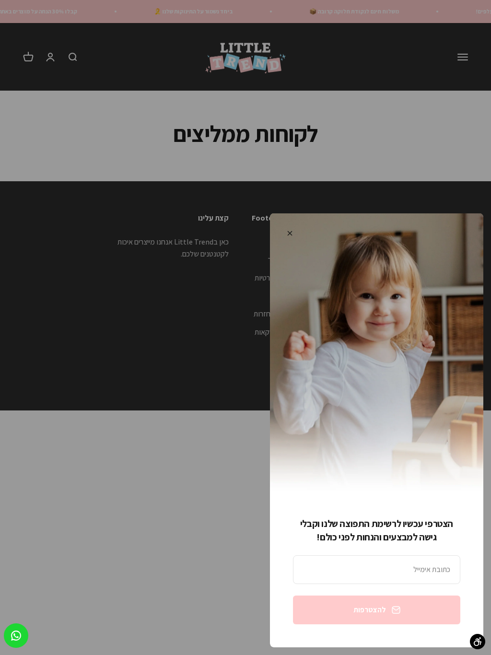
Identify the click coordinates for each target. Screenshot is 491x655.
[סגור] (289, 233)
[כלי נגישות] (477, 641)
